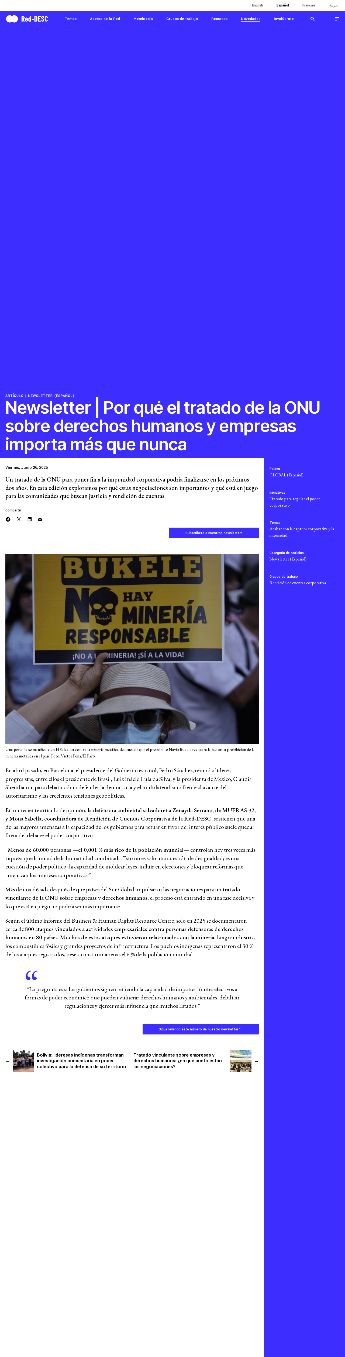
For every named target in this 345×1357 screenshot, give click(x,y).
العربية (334, 5)
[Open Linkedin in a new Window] (29, 518)
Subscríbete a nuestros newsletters (214, 533)
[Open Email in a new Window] (40, 518)
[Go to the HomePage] (26, 18)
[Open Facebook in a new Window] (8, 518)
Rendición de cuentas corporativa (298, 583)
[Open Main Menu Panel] (337, 18)
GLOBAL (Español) (286, 475)
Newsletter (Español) (51, 395)
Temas (71, 18)
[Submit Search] (312, 18)
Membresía (143, 18)
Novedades (250, 18)
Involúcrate (284, 18)
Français (309, 5)
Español (283, 5)
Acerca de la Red (105, 18)
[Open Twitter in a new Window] (19, 518)
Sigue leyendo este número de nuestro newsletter (198, 1029)
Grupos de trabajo (182, 18)
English (257, 5)
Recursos (219, 18)
